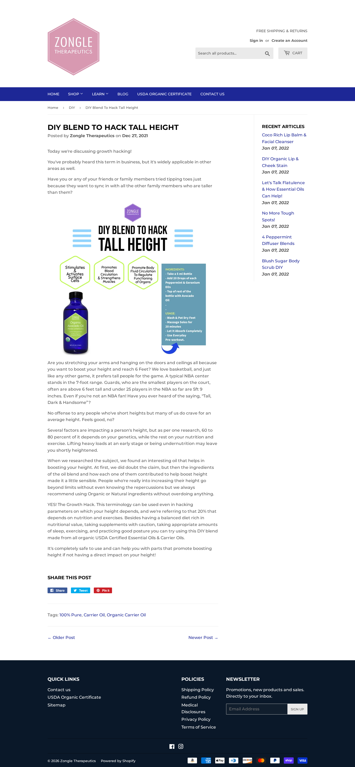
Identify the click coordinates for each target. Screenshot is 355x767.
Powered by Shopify (118, 761)
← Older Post (61, 637)
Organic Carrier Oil (126, 614)
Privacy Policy (196, 719)
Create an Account (289, 40)
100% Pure (71, 614)
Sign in (256, 40)
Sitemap (56, 705)
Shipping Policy (197, 689)
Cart (296, 53)
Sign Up (297, 709)
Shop (74, 94)
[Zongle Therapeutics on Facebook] (172, 747)
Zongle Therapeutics (78, 761)
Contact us (212, 94)
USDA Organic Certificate (164, 94)
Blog (122, 94)
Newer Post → (203, 637)
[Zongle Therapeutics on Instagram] (180, 747)
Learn (99, 94)
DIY (72, 107)
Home (53, 94)
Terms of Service (198, 727)
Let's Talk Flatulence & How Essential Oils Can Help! (283, 189)
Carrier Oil (94, 614)
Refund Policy (196, 697)
